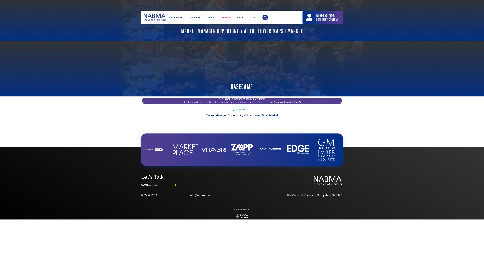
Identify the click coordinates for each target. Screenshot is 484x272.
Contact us (149, 184)
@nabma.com (203, 195)
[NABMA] (154, 17)
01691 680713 (149, 195)
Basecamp (263, 102)
